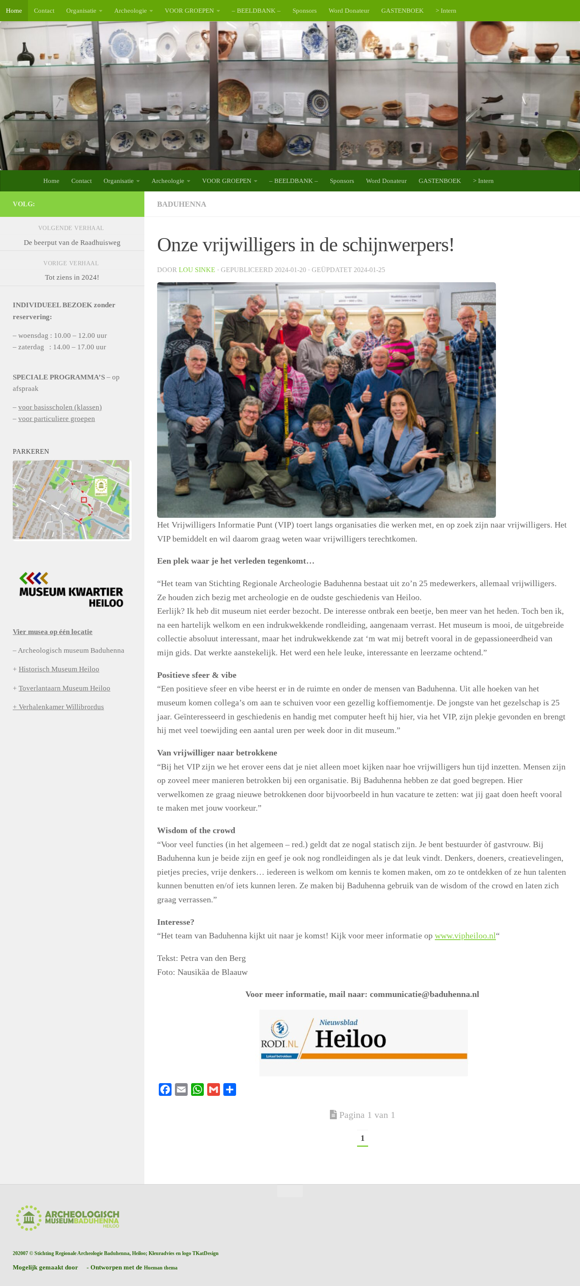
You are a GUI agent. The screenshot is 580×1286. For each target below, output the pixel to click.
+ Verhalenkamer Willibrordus (58, 707)
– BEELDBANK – (256, 10)
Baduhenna (181, 204)
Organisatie (81, 10)
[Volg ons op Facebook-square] (126, 204)
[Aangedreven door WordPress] (82, 1267)
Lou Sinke (197, 269)
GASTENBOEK (402, 10)
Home (14, 10)
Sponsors (305, 10)
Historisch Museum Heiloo (59, 669)
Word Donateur (349, 10)
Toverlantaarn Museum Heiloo (64, 688)
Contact (44, 10)
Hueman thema (160, 1268)
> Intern (446, 10)
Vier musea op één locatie (53, 632)
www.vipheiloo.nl (465, 935)
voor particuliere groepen (56, 419)
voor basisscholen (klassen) (60, 407)
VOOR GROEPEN (189, 10)
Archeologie (130, 10)
